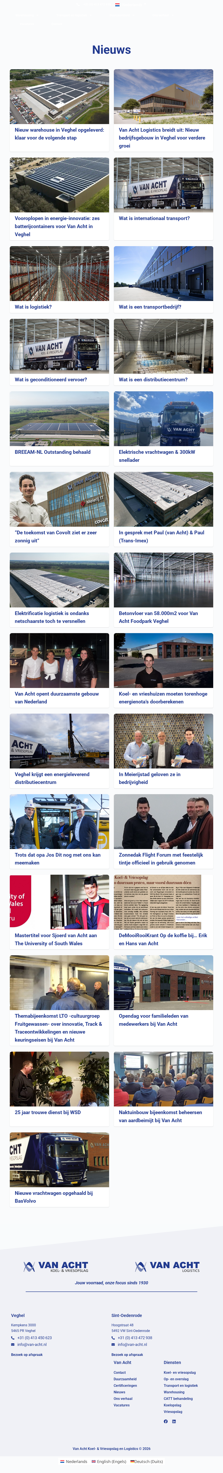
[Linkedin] (174, 1421)
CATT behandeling (178, 1399)
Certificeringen (125, 1386)
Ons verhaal (160, 15)
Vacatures (27, 24)
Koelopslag (172, 1405)
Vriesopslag (173, 1412)
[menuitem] (131, 5)
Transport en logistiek (71, 15)
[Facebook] (166, 1421)
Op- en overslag (176, 1379)
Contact (56, 24)
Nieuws (119, 1392)
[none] (131, 5)
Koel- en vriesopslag (180, 1372)
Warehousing (24, 15)
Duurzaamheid (120, 15)
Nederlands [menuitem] (132, 4)
